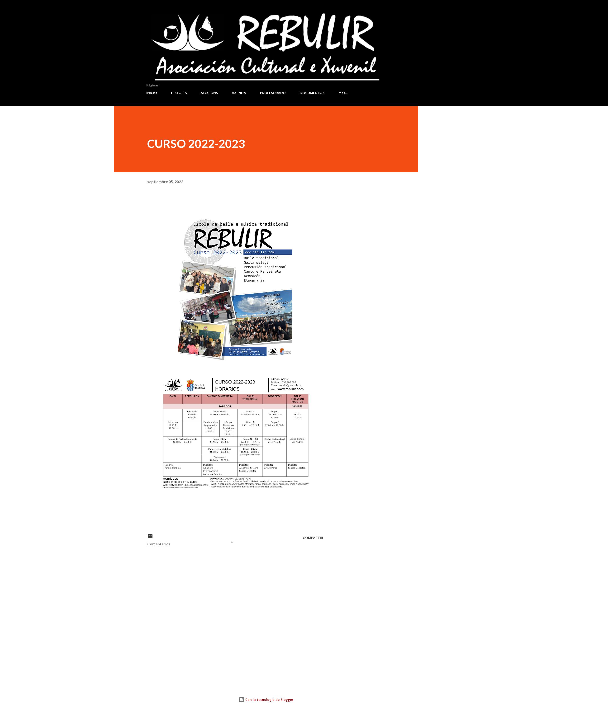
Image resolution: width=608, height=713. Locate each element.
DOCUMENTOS (312, 93)
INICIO (151, 93)
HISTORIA (179, 93)
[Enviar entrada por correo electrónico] (150, 538)
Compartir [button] (313, 538)
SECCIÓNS (209, 93)
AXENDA (239, 93)
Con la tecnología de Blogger (268, 699)
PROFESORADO (273, 93)
